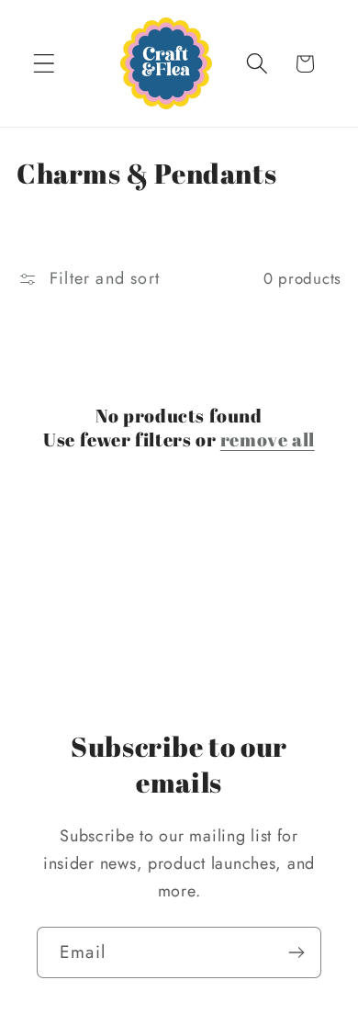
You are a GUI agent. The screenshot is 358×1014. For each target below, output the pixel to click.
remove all (267, 440)
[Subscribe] (296, 952)
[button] (44, 63)
